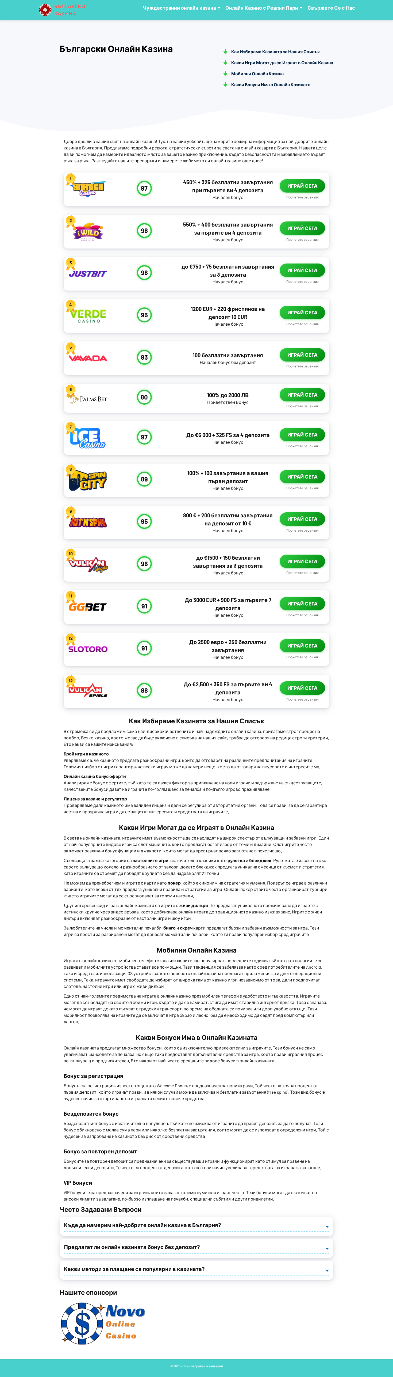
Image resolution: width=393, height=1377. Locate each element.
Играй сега (302, 186)
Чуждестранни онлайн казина (179, 8)
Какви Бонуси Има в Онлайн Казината (270, 84)
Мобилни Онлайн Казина (257, 73)
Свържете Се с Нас (331, 8)
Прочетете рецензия (302, 197)
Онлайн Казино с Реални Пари (261, 8)
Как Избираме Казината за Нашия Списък (275, 51)
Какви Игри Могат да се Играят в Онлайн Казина (282, 62)
